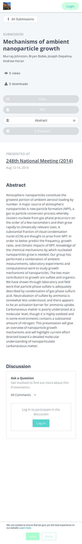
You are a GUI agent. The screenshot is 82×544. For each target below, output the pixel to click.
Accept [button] (32, 536)
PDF (43, 110)
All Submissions (22, 19)
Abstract (41, 120)
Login (70, 6)
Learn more (25, 527)
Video (42, 99)
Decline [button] (49, 536)
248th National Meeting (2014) (39, 161)
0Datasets (42, 131)
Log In (41, 423)
